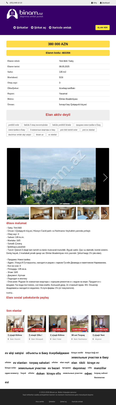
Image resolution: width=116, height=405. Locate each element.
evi (7, 382)
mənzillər (100, 368)
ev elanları (20, 362)
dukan (40, 373)
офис (88, 373)
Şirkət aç (39, 27)
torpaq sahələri (39, 362)
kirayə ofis (54, 373)
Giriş (95, 3)
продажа (66, 368)
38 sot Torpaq (78, 335)
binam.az (40, 135)
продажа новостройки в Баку (88, 125)
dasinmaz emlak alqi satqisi (19, 135)
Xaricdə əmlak (61, 27)
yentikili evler (13, 125)
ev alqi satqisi (14, 353)
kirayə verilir (77, 352)
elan (74, 362)
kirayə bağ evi (92, 352)
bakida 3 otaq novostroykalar (36, 125)
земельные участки (32, 368)
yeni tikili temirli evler (68, 130)
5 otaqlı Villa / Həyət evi (35, 336)
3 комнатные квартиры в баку (42, 130)
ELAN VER (103, 27)
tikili (82, 362)
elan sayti (64, 362)
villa (90, 368)
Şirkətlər (22, 27)
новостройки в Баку (16, 130)
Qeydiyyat (106, 3)
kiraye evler (10, 368)
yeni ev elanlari (88, 130)
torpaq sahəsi (101, 373)
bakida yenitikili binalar (61, 125)
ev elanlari (52, 135)
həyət (23, 373)
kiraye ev (93, 362)
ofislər (8, 362)
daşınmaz (79, 368)
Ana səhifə (40, 402)
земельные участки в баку (90, 357)
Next (105, 178)
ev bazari (54, 368)
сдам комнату (12, 373)
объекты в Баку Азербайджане (47, 353)
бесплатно (99, 377)
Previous (10, 178)
